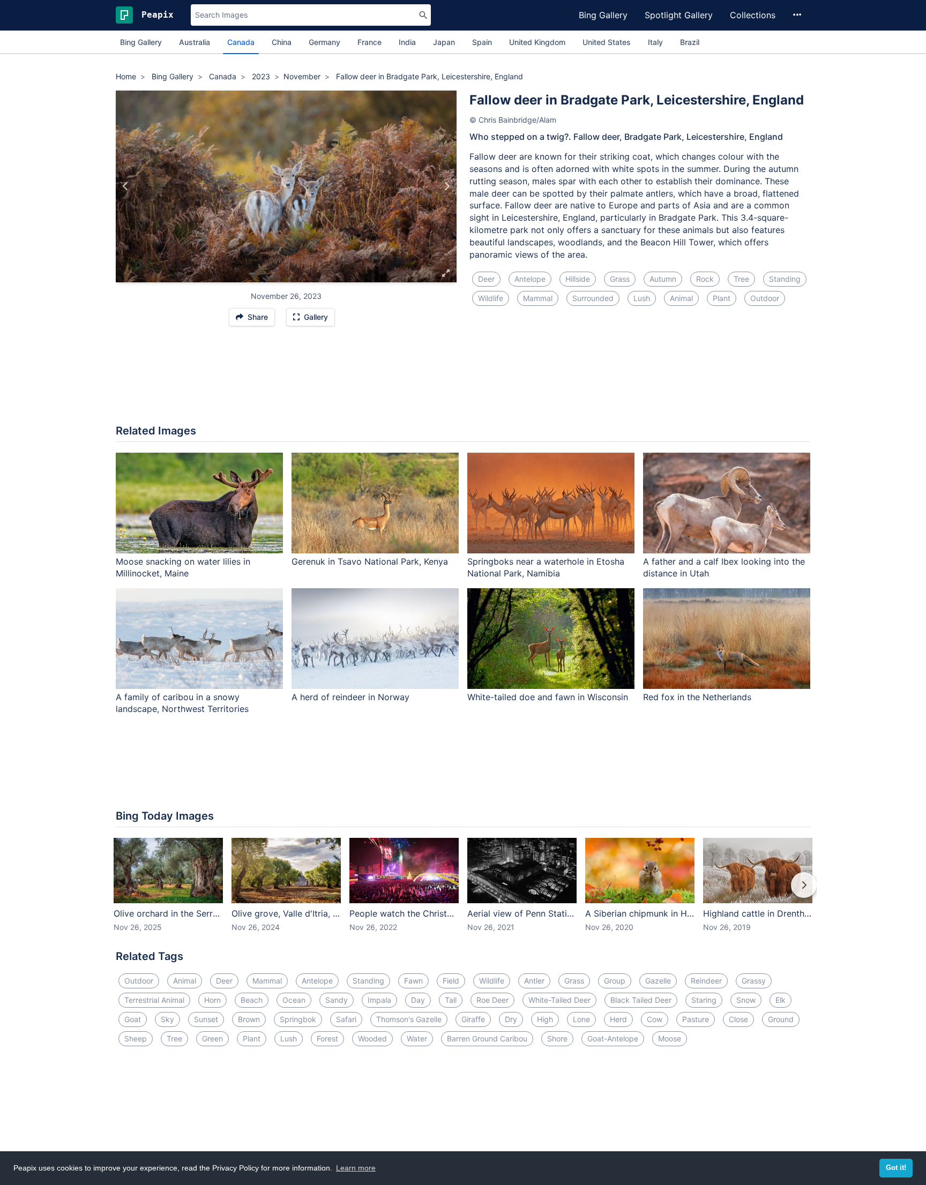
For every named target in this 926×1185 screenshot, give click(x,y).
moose (669, 1038)
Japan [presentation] (444, 42)
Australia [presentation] (194, 42)
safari (346, 1019)
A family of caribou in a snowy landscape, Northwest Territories (182, 703)
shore (557, 1038)
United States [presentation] (607, 42)
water (417, 1038)
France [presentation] (369, 42)
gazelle (658, 980)
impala (379, 999)
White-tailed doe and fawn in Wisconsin (547, 697)
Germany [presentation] (324, 42)
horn (212, 999)
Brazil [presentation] (689, 42)
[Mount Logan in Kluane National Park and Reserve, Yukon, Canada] (126, 186)
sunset (206, 1019)
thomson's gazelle (409, 1019)
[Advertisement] (463, 381)
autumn (662, 278)
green (212, 1038)
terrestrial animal (154, 999)
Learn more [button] (356, 1168)
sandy (336, 999)
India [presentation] (407, 42)
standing (785, 278)
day (418, 999)
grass (620, 278)
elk (780, 999)
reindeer (706, 980)
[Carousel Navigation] (463, 892)
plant (721, 298)
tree (741, 278)
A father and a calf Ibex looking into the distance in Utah (724, 567)
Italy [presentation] (655, 42)
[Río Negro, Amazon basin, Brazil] (447, 186)
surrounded (593, 298)
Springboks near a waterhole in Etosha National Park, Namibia (545, 567)
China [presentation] (282, 42)
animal (681, 298)
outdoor (764, 298)
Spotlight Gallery (679, 15)
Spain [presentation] (482, 42)
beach (252, 999)
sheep (135, 1038)
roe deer (492, 999)
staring (703, 999)
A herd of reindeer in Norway (350, 697)
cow (654, 1019)
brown (249, 1019)
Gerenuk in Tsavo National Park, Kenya (370, 561)
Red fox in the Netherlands (697, 697)
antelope (530, 278)
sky (167, 1019)
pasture (695, 1019)
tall (451, 999)
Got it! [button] (896, 1168)
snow (746, 999)
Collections (752, 15)
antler (534, 980)
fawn (413, 980)
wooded (372, 1038)
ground (781, 1019)
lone (581, 1019)
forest (327, 1038)
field (451, 980)
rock (705, 278)
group (614, 980)
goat (132, 1019)
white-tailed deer (559, 999)
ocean (293, 999)
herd (618, 1019)
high (545, 1019)
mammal (537, 298)
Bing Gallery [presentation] (141, 42)
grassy (754, 980)
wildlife (490, 298)
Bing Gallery (603, 15)
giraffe (473, 1019)
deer (486, 278)
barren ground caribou (487, 1038)
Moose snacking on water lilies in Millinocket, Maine (183, 567)
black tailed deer (640, 999)
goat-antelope (612, 1038)
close (738, 1019)
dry (511, 1019)
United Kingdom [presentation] (537, 42)
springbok (298, 1019)
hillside (577, 278)
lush (641, 298)
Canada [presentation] (241, 42)
